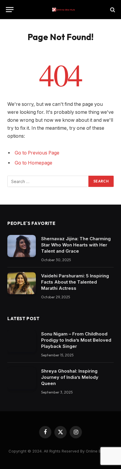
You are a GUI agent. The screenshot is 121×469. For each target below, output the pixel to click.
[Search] (112, 9)
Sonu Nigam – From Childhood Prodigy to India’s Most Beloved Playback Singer (76, 340)
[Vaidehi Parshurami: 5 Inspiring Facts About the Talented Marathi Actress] (21, 283)
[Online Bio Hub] (63, 9)
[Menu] (10, 9)
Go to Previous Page (37, 153)
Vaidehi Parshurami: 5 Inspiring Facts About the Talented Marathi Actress (75, 282)
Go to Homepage (33, 163)
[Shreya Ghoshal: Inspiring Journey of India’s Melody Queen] (21, 378)
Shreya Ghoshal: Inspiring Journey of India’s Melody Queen (69, 377)
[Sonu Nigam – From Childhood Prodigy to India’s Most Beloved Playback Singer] (21, 341)
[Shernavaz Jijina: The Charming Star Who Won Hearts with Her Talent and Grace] (21, 246)
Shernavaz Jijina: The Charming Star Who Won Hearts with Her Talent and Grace (76, 245)
